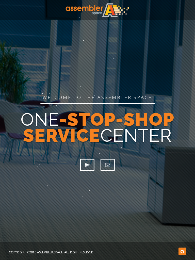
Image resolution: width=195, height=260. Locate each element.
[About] (87, 165)
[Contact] (108, 165)
